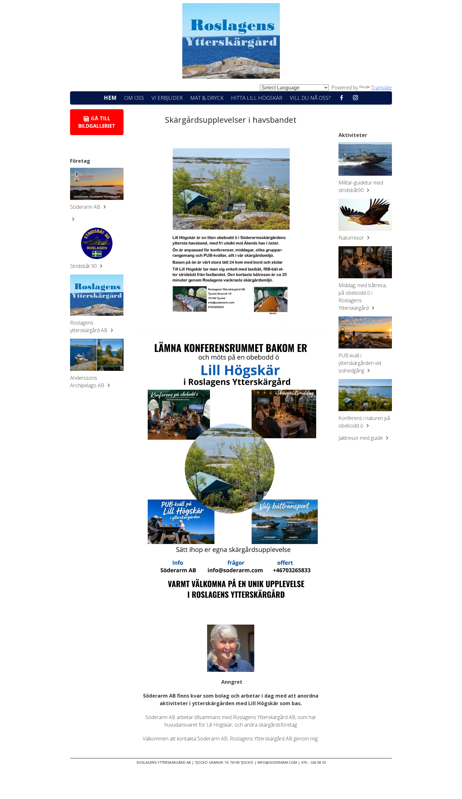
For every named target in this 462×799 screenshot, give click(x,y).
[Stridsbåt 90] (97, 243)
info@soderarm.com (277, 762)
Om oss (134, 97)
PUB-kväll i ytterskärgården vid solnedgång (359, 363)
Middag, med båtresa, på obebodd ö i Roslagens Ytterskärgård (362, 296)
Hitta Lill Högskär (256, 97)
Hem (110, 97)
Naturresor (351, 237)
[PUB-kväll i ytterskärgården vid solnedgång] (365, 332)
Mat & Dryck (206, 97)
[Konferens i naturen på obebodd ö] (365, 395)
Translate (381, 87)
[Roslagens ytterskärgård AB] (97, 295)
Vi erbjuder (167, 97)
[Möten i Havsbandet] (231, 42)
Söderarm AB (86, 206)
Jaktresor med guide (361, 437)
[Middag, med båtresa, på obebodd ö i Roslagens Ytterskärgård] (365, 262)
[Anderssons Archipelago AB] (97, 355)
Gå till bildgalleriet (96, 122)
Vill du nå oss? (310, 97)
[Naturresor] (365, 215)
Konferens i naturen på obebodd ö (364, 422)
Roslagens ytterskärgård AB (89, 326)
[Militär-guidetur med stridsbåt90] (365, 159)
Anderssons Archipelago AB (88, 381)
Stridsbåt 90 (84, 266)
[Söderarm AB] (97, 184)
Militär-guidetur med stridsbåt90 (360, 186)
